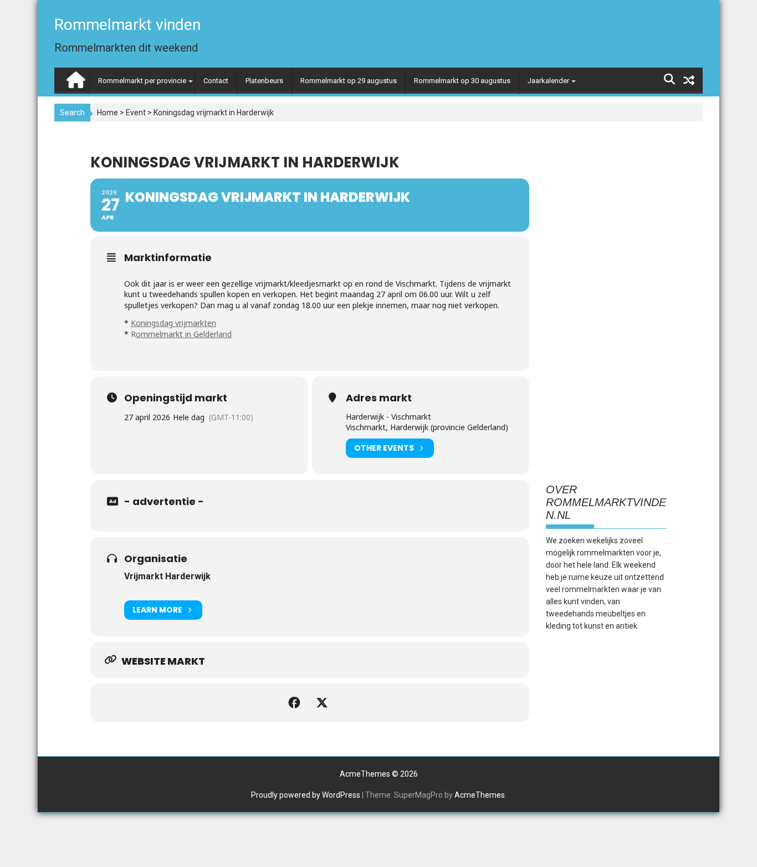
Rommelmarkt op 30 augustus (462, 80)
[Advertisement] (606, 298)
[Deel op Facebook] (296, 703)
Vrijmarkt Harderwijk (167, 576)
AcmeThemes (479, 794)
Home (107, 112)
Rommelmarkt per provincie (142, 80)
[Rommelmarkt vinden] (74, 77)
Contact (215, 80)
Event (136, 112)
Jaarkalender (548, 80)
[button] (733, 15)
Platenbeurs (264, 80)
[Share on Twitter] (323, 703)
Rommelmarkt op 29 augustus (348, 80)
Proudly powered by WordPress (305, 794)
